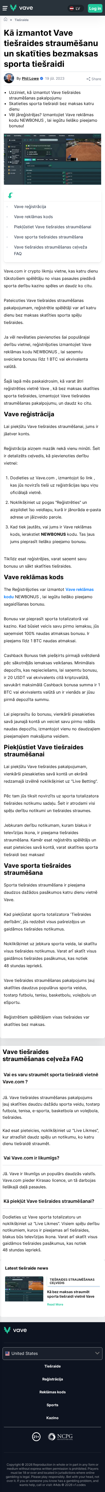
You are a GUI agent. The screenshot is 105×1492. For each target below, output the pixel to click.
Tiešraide (52, 1366)
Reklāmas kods (53, 1392)
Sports (52, 1405)
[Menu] (5, 8)
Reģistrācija (52, 1379)
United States (24, 1353)
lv (78, 8)
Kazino (52, 1418)
